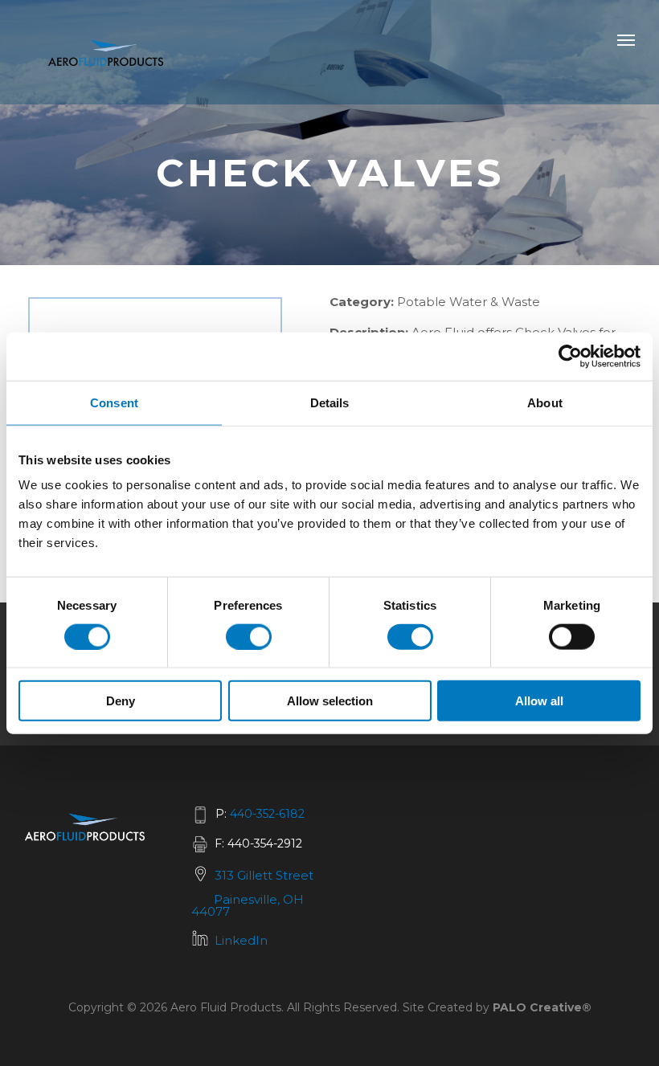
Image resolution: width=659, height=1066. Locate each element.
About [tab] (545, 402)
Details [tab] (330, 402)
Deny (120, 701)
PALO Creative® (542, 1007)
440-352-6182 (267, 814)
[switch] (249, 636)
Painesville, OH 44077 (247, 905)
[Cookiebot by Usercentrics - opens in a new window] (570, 356)
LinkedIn (241, 940)
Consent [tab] (114, 402)
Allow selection (330, 701)
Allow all (539, 701)
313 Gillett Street (264, 875)
